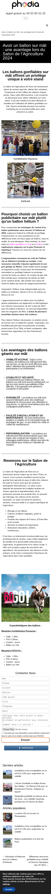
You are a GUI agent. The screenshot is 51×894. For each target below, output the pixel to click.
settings (6, 884)
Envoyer (25, 740)
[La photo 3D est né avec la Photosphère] (7, 817)
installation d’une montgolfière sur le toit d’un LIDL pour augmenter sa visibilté (31, 773)
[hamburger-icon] (25, 18)
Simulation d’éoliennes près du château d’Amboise (14, 859)
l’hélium (39, 244)
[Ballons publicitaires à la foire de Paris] (7, 843)
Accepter (9, 889)
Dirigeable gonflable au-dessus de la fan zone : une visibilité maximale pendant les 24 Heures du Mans (31, 799)
